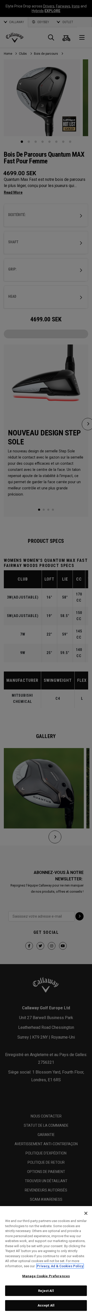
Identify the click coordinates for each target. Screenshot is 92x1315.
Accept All (46, 1305)
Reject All (46, 1291)
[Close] (85, 1213)
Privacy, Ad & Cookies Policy (60, 1266)
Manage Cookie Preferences (46, 1276)
